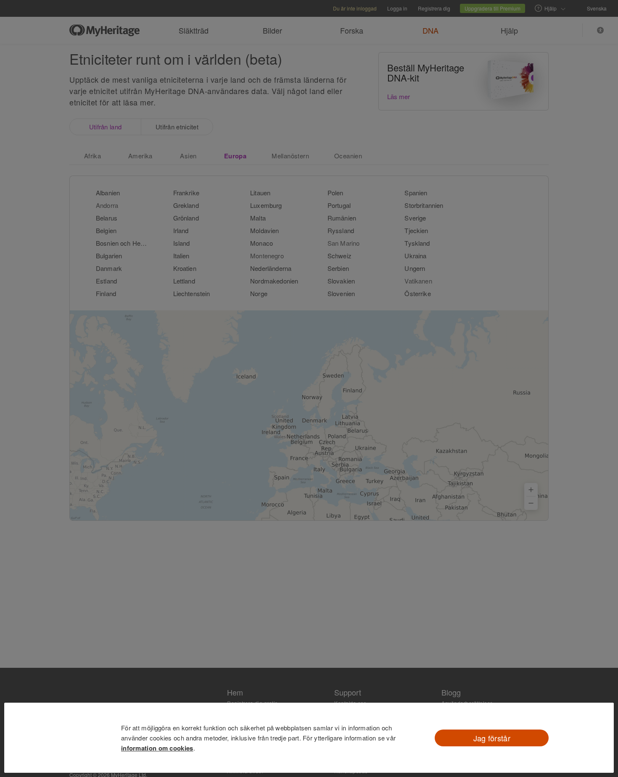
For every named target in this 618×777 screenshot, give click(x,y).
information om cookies (157, 748)
